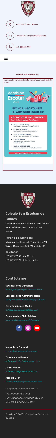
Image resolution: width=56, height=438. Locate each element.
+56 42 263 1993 (23, 46)
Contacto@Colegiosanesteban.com (31, 35)
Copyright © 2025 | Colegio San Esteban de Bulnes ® (26, 416)
